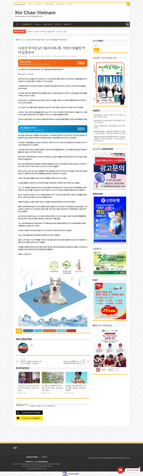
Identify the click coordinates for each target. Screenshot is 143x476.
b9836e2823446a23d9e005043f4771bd (106, 137)
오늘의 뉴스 (38, 4)
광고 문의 (70, 4)
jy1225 (96, 126)
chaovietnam (23, 56)
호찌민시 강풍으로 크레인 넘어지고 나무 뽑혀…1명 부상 (31, 361)
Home (19, 40)
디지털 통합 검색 (26, 24)
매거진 (31, 4)
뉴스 (24, 40)
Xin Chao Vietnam (35, 12)
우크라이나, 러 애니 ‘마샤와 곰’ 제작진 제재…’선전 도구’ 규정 (46, 31)
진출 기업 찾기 (60, 4)
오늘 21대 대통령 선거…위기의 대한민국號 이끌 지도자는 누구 (74, 361)
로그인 (46, 406)
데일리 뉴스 (50, 56)
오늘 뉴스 (38, 24)
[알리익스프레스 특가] (52, 292)
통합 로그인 (67, 24)
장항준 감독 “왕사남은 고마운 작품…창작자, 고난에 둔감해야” (76, 388)
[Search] (128, 4)
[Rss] (85, 457)
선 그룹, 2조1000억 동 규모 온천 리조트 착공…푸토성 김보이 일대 (52, 388)
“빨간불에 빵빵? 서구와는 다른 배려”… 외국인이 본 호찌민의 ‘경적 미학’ (109, 139)
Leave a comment (62, 56)
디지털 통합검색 (49, 4)
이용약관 (44, 457)
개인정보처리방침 (32, 457)
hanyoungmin (98, 115)
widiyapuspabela (99, 131)
